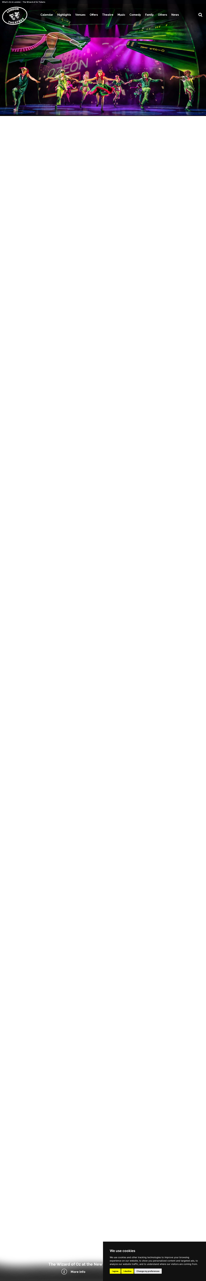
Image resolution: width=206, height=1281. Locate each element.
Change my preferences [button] (147, 1271)
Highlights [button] (64, 14)
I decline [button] (127, 1271)
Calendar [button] (46, 14)
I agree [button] (115, 1271)
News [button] (175, 14)
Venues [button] (80, 14)
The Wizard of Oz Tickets (34, 2)
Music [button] (121, 14)
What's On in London (11, 2)
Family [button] (149, 14)
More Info (78, 1272)
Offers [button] (94, 14)
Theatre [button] (107, 14)
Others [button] (162, 14)
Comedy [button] (135, 14)
